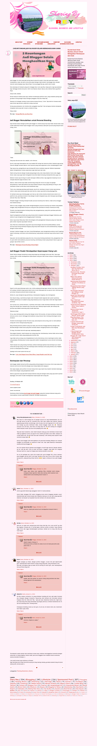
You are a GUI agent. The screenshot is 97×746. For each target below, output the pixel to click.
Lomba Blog (78, 683)
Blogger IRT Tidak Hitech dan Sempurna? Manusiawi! (78, 337)
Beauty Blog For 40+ (75, 232)
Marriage (48, 681)
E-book (21, 692)
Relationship (68, 687)
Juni (72, 345)
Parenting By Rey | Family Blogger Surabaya (76, 204)
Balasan (20, 465)
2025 (71, 257)
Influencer (33, 687)
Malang (44, 692)
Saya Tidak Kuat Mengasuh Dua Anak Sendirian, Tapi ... (77, 301)
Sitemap (29, 42)
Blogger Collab (76, 694)
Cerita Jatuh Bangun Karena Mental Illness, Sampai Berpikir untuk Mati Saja (34, 354)
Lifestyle (79, 42)
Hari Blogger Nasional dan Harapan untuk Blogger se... (77, 292)
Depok (83, 694)
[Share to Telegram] (31, 403)
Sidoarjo (82, 690)
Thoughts (26, 44)
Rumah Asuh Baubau (47, 694)
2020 (71, 359)
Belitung (68, 694)
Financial (44, 685)
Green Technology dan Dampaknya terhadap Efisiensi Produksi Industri (76, 227)
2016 (71, 367)
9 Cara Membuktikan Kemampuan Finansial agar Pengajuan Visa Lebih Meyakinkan (76, 209)
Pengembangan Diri (57, 685)
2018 (71, 363)
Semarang (54, 695)
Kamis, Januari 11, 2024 (28, 594)
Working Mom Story (67, 44)
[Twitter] (24, 403)
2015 (71, 368)
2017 (71, 365)
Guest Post (36, 692)
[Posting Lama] (62, 667)
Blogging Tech (32, 685)
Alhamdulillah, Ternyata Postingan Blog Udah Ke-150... (78, 273)
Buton (26, 690)
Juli (72, 344)
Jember (17, 694)
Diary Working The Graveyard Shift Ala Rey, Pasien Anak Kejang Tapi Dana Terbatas (76, 155)
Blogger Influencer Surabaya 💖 (18, 699)
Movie (58, 681)
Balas (18, 462)
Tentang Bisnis (21, 681)
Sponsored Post (65, 679)
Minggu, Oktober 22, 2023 (39, 469)
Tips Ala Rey (47, 689)
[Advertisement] (48, 719)
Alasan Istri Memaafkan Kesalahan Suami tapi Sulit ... (78, 296)
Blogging (67, 42)
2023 (71, 260)
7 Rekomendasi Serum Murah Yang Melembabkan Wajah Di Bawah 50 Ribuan (77, 235)
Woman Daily (73, 240)
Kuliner (69, 681)
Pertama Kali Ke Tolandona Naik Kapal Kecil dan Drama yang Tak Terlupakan (76, 159)
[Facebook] (21, 403)
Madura (23, 694)
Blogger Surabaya (55, 690)
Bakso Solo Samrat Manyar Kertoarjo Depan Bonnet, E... (76, 278)
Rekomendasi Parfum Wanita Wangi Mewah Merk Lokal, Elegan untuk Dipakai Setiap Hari (76, 219)
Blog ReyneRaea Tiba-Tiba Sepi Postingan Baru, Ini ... (77, 318)
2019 (71, 361)
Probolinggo (66, 690)
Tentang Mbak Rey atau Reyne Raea (24, 114)
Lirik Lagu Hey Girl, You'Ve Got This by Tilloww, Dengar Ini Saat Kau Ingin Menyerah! (76, 244)
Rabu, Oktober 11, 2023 (38, 417)
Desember (74, 262)
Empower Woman (43, 42)
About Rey (18, 42)
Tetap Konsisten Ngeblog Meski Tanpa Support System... (78, 306)
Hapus (22, 462)
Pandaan (74, 690)
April (72, 349)
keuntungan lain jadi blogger (32, 393)
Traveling (24, 683)
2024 (71, 258)
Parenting (36, 681)
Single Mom (51, 44)
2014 (71, 370)
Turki (79, 695)
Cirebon (83, 692)
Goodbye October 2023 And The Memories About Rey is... (78, 269)
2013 (71, 372)
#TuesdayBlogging (15, 384)
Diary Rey (57, 42)
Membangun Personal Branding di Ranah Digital (27, 244)
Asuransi (58, 689)
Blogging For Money (54, 687)
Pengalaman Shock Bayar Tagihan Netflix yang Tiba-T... (78, 287)
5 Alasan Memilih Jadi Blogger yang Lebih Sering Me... (77, 323)
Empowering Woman (72, 685)
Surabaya (79, 681)
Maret (73, 351)
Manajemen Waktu (53, 692)
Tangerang (72, 692)
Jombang (12, 695)
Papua (30, 695)
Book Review (68, 689)
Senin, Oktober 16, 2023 (27, 523)
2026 (71, 255)
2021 (71, 358)
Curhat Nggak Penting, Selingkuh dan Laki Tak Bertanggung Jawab (74, 164)
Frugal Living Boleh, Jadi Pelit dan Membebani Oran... (78, 328)
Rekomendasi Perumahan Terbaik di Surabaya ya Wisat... (78, 283)
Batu (19, 690)
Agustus (73, 342)
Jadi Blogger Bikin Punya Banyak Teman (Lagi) (78, 314)
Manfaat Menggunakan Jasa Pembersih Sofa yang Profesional (76, 151)
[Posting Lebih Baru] (11, 667)
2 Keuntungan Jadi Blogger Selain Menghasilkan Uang (77, 332)
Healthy (13, 683)
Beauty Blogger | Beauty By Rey (76, 215)
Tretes (74, 695)
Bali (78, 692)
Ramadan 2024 (37, 695)
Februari (73, 352)
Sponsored (39, 44)
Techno (13, 685)
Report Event (65, 683)
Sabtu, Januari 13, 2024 (38, 617)
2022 (71, 356)
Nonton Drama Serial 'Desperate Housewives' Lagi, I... (77, 310)
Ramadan (22, 689)
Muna (25, 695)
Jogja (45, 690)
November (74, 264)
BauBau (12, 690)
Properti (12, 689)
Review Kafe (47, 695)
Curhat (12, 694)
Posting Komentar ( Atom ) (25, 671)
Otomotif (63, 692)
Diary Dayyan (80, 689)
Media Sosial (36, 683)
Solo (55, 694)
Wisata (22, 685)
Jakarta (39, 690)
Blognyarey (72, 225)
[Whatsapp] (17, 403)
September (74, 340)
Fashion (32, 690)
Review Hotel (22, 687)
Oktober (73, 265)
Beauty (42, 687)
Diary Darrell (80, 687)
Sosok (68, 695)
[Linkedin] (28, 403)
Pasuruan (37, 694)
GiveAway (28, 692)
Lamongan (19, 695)
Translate (81, 88)
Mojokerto (30, 694)
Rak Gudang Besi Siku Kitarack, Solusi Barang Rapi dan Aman (76, 146)
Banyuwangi (13, 692)
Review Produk (50, 683)
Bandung (61, 694)
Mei (72, 347)
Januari (73, 354)
